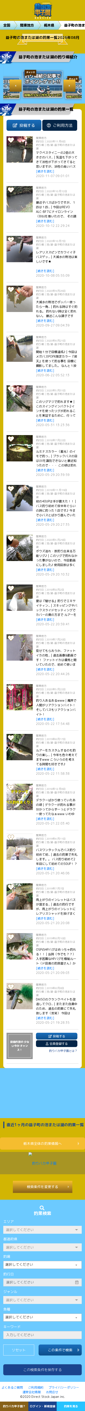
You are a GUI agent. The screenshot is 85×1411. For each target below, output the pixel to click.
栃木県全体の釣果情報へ (42, 1143)
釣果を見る (71, 1406)
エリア (8, 1221)
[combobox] (42, 1265)
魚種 (6, 1309)
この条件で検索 (60, 1350)
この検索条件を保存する (42, 1369)
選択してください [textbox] (19, 1264)
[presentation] (16, 86)
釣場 (6, 1256)
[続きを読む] (45, 171)
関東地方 (27, 25)
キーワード (12, 1326)
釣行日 (8, 1274)
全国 (6, 25)
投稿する (27, 125)
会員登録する (58, 1044)
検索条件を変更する (42, 1186)
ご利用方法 (63, 125)
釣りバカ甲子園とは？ (63, 1051)
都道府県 (10, 1239)
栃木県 (49, 25)
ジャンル (10, 1291)
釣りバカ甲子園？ (14, 1406)
